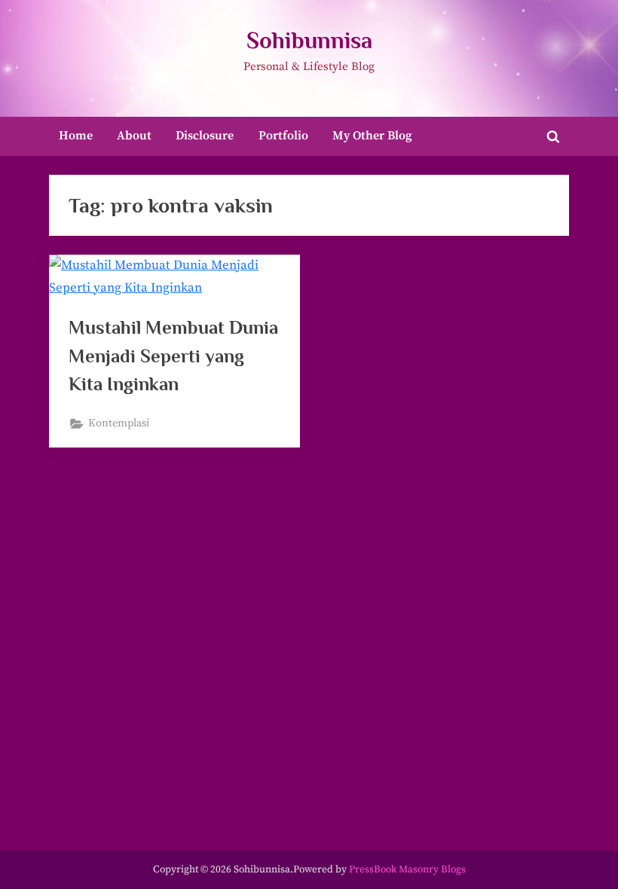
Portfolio (283, 135)
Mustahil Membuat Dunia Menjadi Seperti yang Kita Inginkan (173, 355)
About (134, 135)
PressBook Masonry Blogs (407, 869)
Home (76, 135)
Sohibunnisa (309, 40)
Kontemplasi (118, 423)
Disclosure (205, 135)
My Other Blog (372, 135)
